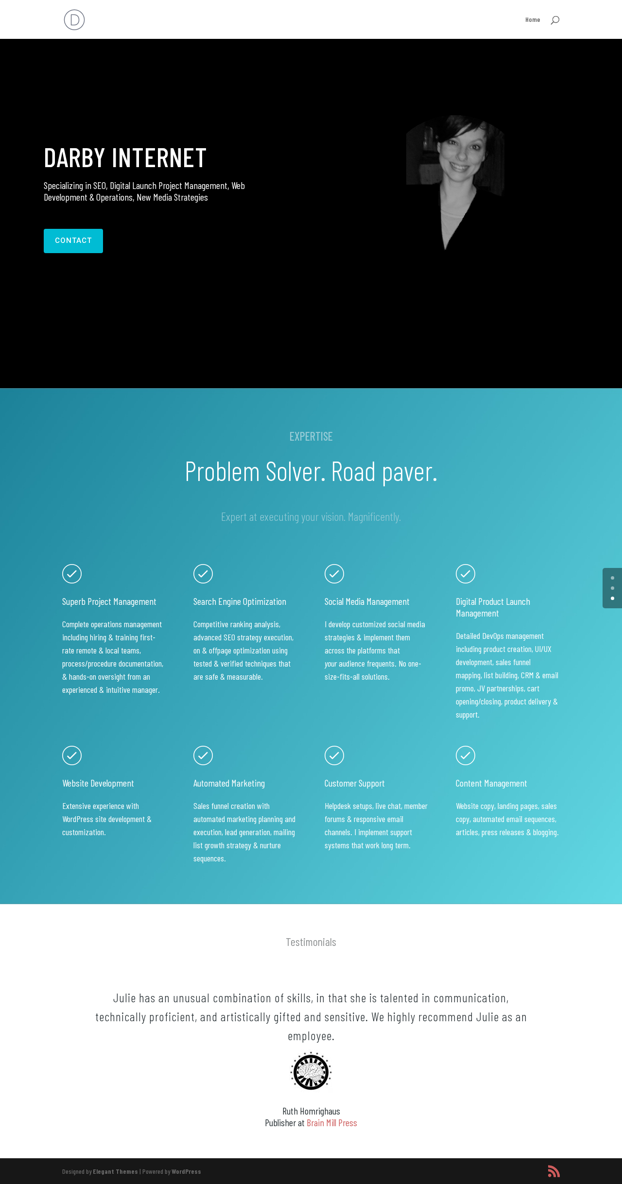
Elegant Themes (115, 1171)
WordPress (186, 1171)
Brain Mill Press (332, 1122)
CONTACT (73, 240)
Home (532, 19)
